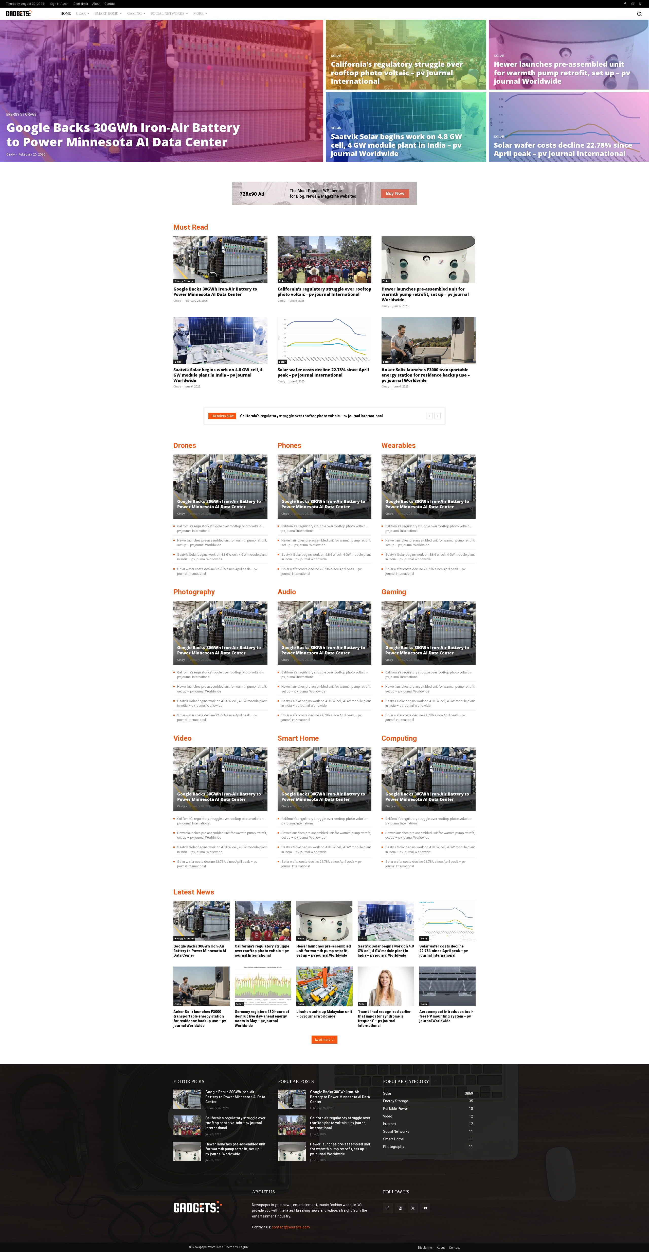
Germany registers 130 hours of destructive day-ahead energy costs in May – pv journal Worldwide (262, 1019)
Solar (336, 55)
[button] (639, 14)
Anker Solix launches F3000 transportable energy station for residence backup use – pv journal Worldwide (426, 375)
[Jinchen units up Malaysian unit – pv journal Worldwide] (324, 986)
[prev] (429, 416)
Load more (322, 1039)
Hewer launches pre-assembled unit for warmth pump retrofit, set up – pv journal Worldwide (425, 294)
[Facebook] (625, 4)
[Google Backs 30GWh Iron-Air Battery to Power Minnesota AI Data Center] (161, 91)
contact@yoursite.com (291, 1227)
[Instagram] (632, 4)
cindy (177, 300)
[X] (640, 4)
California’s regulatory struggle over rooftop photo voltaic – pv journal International (324, 291)
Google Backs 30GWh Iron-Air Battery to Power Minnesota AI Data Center (215, 291)
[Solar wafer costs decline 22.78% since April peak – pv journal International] (325, 340)
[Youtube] (425, 1208)
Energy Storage (21, 114)
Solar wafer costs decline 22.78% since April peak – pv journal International (323, 372)
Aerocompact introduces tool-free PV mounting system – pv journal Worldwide (446, 1016)
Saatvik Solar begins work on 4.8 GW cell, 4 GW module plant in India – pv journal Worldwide (217, 375)
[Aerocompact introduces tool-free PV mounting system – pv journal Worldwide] (447, 986)
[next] (437, 416)
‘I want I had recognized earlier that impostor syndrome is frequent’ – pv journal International (384, 1019)
